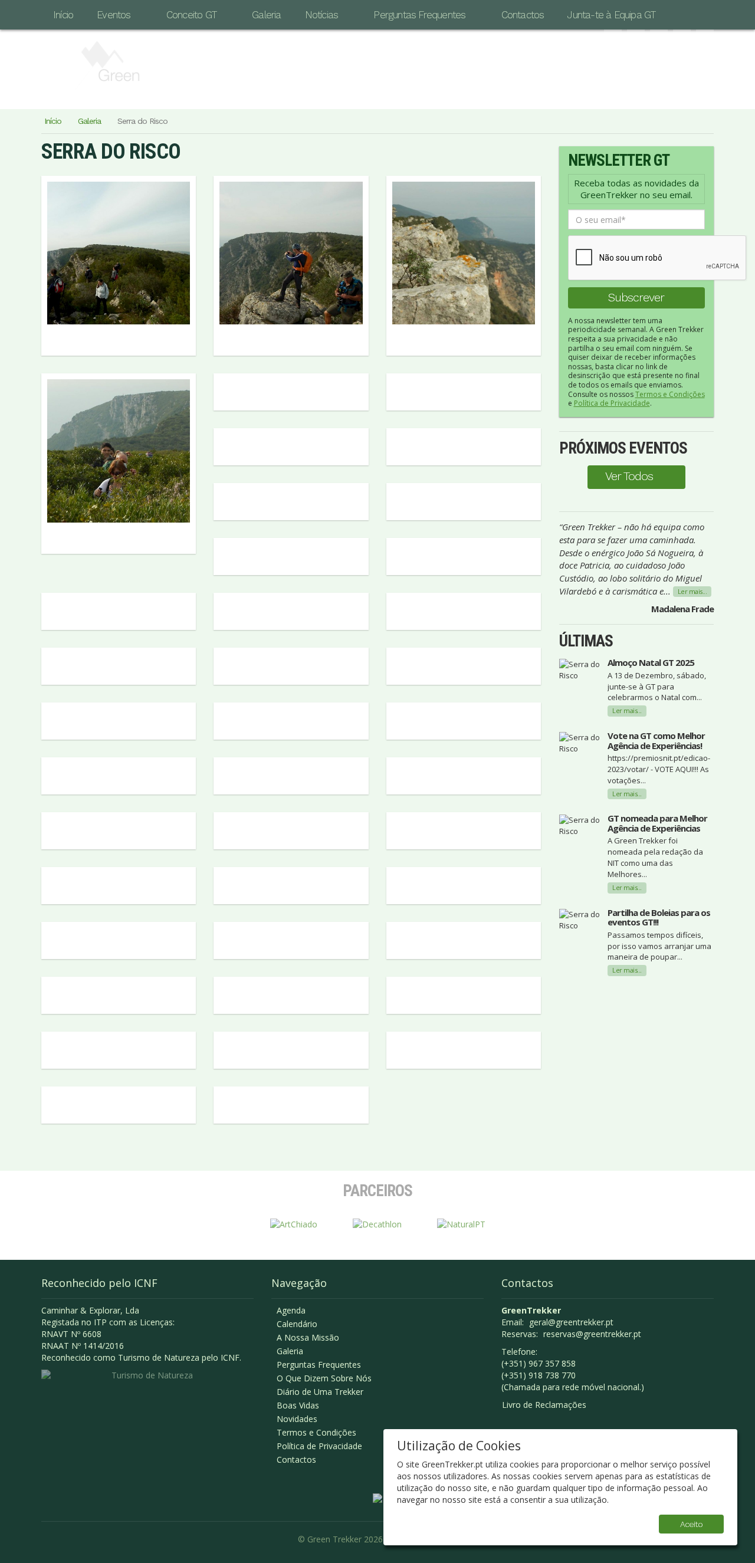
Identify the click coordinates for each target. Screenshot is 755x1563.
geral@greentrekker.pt (571, 1322)
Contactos (522, 15)
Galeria (266, 15)
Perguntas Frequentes (419, 15)
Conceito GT (191, 15)
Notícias (322, 15)
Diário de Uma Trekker (320, 1391)
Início (63, 15)
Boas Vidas (298, 1405)
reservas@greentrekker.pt (592, 1333)
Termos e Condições (670, 394)
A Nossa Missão (308, 1337)
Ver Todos (629, 476)
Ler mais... (692, 591)
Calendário (297, 1323)
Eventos (113, 15)
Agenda (291, 1310)
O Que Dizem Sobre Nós (324, 1378)
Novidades (297, 1418)
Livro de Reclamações (544, 1404)
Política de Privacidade (612, 403)
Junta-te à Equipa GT (611, 15)
